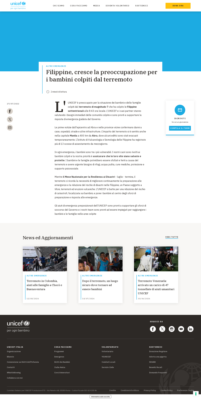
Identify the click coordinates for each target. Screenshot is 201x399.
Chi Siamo (58, 6)
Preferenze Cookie (185, 390)
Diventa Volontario (117, 6)
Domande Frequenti (158, 372)
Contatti (11, 367)
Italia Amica (59, 367)
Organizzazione (14, 351)
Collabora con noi (15, 378)
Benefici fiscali (155, 367)
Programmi (59, 351)
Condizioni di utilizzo (130, 390)
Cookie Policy (166, 390)
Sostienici (141, 6)
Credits (112, 390)
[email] (10, 128)
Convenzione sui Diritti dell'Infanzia (23, 362)
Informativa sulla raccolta (100, 397)
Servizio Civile (108, 367)
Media (96, 6)
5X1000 (152, 362)
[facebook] (10, 111)
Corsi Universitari (62, 372)
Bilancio (10, 357)
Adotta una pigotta (158, 357)
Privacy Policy (150, 390)
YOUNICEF (106, 357)
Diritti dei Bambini (62, 362)
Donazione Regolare (158, 351)
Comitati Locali (108, 362)
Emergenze (59, 357)
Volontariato (107, 351)
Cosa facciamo (78, 6)
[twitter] (10, 120)
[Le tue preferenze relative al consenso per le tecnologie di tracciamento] (196, 394)
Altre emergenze (56, 66)
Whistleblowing (13, 372)
